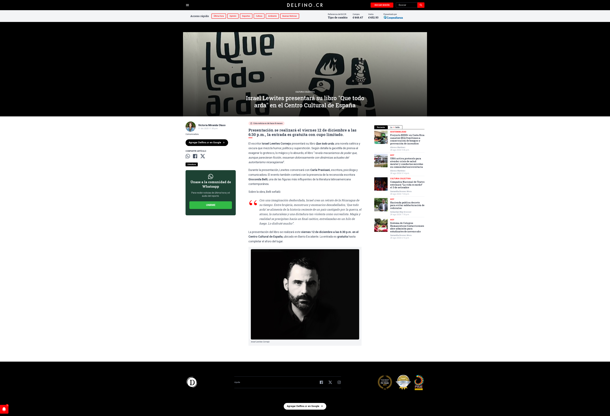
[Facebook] (321, 382)
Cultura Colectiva (305, 92)
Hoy (392, 155)
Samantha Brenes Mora (400, 191)
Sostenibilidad (398, 132)
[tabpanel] (399, 185)
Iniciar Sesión (382, 5)
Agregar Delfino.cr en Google (205, 142)
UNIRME (210, 205)
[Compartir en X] (202, 156)
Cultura (259, 16)
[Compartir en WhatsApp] (188, 156)
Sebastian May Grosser (400, 212)
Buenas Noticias (289, 16)
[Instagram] (339, 382)
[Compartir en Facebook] (195, 156)
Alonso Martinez (397, 147)
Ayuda (237, 382)
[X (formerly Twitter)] (330, 382)
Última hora (219, 16)
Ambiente (272, 16)
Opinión (233, 16)
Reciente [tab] (381, 127)
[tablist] (399, 127)
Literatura (191, 164)
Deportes (246, 16)
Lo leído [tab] (395, 127)
